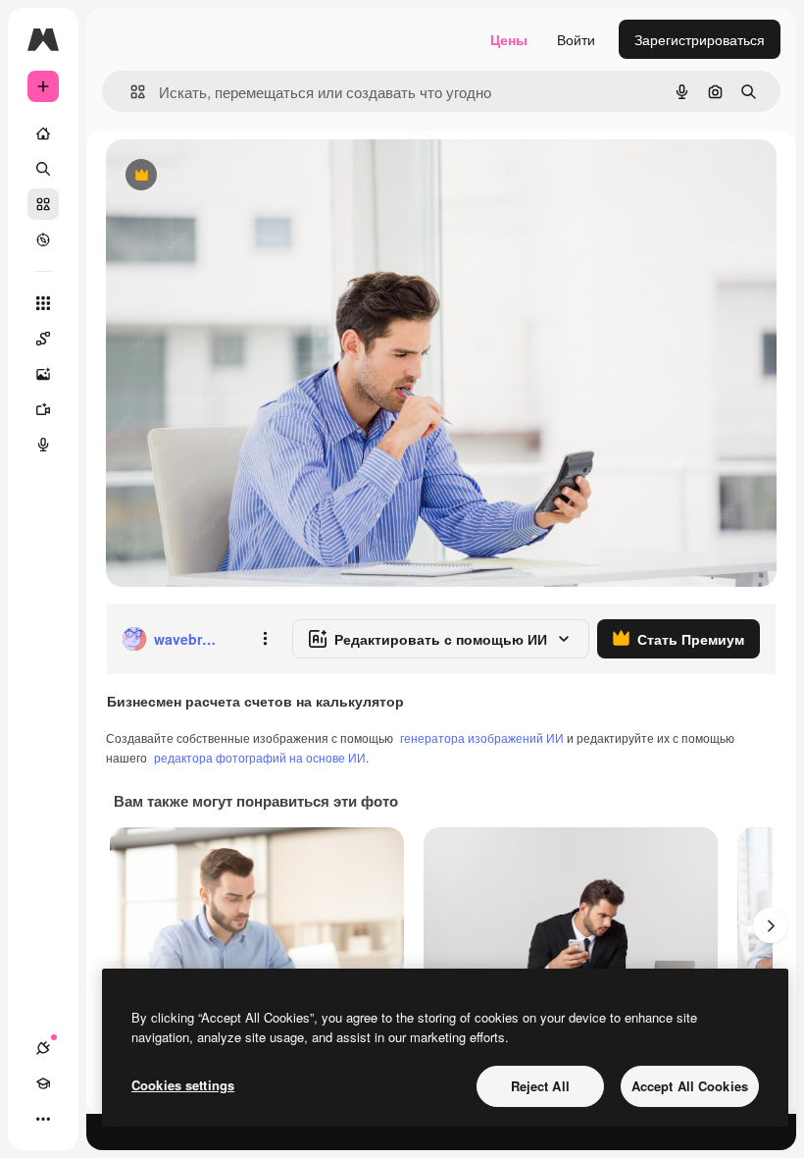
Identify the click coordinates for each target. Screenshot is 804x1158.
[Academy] (43, 1083)
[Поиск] (43, 168)
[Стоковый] (43, 204)
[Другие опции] (264, 638)
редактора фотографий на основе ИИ (260, 757)
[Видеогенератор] (43, 409)
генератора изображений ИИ (482, 737)
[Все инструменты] (43, 303)
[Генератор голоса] (43, 444)
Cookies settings (182, 1085)
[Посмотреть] (43, 239)
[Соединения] (43, 1048)
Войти (576, 39)
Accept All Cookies (689, 1086)
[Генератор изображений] (43, 374)
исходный (237, 176)
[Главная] (43, 133)
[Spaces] (43, 338)
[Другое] (43, 1118)
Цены (509, 39)
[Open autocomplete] (130, 91)
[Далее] (770, 925)
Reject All (540, 1086)
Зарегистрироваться (699, 39)
